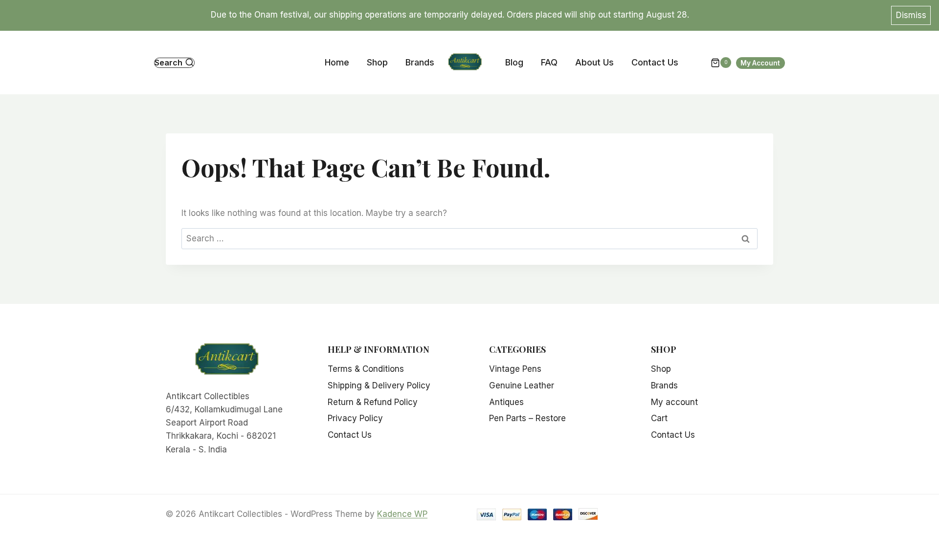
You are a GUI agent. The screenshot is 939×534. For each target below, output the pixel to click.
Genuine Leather (521, 385)
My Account (760, 63)
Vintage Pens (515, 369)
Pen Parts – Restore (527, 418)
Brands (419, 62)
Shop (377, 62)
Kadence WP (402, 514)
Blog (514, 62)
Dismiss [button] (911, 15)
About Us (594, 62)
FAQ (549, 62)
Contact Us (654, 62)
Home (337, 62)
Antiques (506, 402)
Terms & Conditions (366, 369)
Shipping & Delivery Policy (379, 385)
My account (674, 402)
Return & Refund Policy (373, 402)
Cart (659, 418)
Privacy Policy (355, 418)
